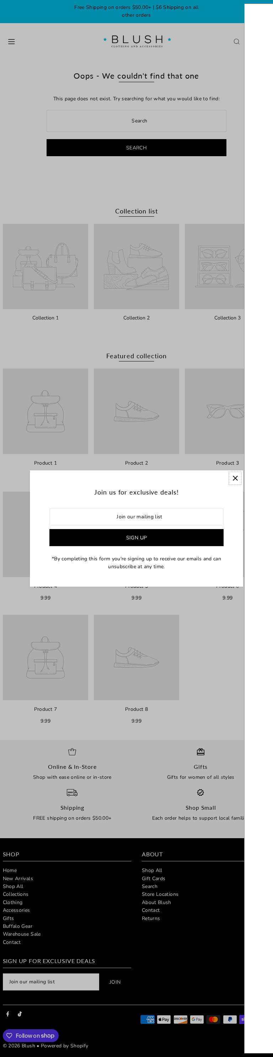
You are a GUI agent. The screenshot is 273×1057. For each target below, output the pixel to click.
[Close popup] (235, 478)
